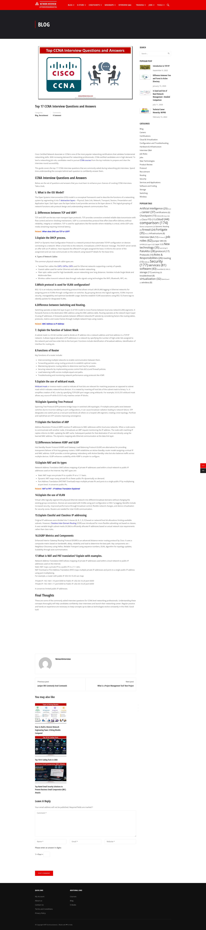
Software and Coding (148, 186)
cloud (162, 219)
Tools (160, 5)
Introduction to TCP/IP (161, 66)
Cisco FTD (149, 219)
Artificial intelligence (154, 208)
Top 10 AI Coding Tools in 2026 (46, 759)
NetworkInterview (63, 659)
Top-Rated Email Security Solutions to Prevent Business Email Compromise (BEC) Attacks (50, 789)
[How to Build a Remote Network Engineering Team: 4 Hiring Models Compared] (50, 713)
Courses (73, 896)
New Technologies (147, 161)
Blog (70, 5)
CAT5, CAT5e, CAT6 (65, 266)
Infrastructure (157, 233)
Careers (143, 132)
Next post (130, 681)
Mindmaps (109, 5)
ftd (147, 233)
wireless (147, 282)
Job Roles (143, 154)
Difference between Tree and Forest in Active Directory (162, 78)
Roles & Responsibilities (151, 256)
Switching (144, 193)
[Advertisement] (85, 136)
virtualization (150, 279)
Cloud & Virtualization (149, 139)
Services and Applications (150, 182)
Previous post (43, 681)
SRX (168, 269)
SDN (146, 262)
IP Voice (162, 237)
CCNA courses (85, 160)
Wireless (143, 196)
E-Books (73, 905)
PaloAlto (147, 251)
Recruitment (43, 115)
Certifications (145, 136)
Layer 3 (159, 244)
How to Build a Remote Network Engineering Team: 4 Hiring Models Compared (48, 730)
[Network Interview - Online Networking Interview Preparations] (47, 5)
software (148, 269)
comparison (154, 222)
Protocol (143, 168)
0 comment (57, 115)
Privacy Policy (40, 913)
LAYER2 (143, 244)
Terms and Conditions (44, 909)
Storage (143, 189)
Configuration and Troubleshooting (154, 143)
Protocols (146, 254)
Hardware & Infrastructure (150, 146)
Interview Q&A (124, 5)
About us (38, 901)
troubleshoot (147, 275)
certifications (163, 212)
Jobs (150, 5)
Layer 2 (150, 244)
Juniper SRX (159, 240)
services (157, 265)
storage (145, 272)
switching (157, 272)
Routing (143, 175)
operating (164, 248)
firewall (148, 229)
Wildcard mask (41, 386)
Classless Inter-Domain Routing (63, 523)
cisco (160, 216)
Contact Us (39, 905)
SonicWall (161, 269)
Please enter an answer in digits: (48, 847)
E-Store (80, 5)
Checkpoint (148, 215)
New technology (155, 245)
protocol (163, 251)
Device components (147, 227)
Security (143, 179)
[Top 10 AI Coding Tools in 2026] (50, 746)
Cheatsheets (94, 5)
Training (140, 5)
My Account (39, 896)
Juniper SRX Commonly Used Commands (52, 685)
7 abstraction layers (67, 200)
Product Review (146, 164)
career (148, 212)
